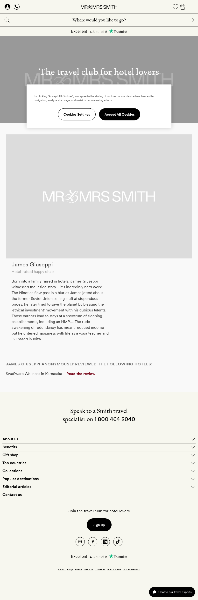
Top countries (14, 463)
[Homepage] (99, 7)
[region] (99, 106)
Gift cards (114, 569)
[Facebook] (92, 541)
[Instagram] (80, 541)
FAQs (70, 569)
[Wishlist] (175, 6)
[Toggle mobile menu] (191, 6)
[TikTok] (117, 541)
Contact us (12, 494)
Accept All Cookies (120, 114)
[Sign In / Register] (7, 6)
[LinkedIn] (105, 541)
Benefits (9, 447)
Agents (88, 569)
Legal (62, 569)
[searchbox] (99, 20)
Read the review (80, 373)
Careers (100, 569)
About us (10, 439)
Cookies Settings (77, 114)
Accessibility (131, 569)
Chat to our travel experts (174, 592)
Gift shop (10, 455)
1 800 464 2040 (114, 418)
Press (78, 569)
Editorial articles (16, 486)
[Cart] (182, 6)
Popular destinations (20, 478)
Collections (12, 470)
